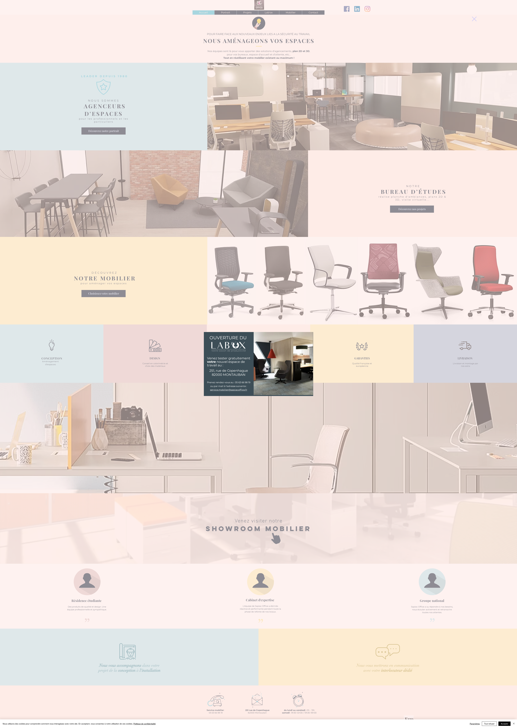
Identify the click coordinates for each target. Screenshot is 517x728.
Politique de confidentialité (144, 723)
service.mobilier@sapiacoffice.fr (228, 389)
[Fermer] (513, 724)
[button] (474, 18)
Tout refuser (489, 723)
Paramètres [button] (475, 723)
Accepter (504, 723)
